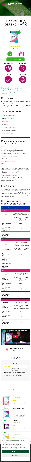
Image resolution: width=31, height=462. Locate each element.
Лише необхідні (15, 455)
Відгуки (15, 48)
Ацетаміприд (5, 118)
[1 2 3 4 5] (15, 46)
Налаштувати (15, 459)
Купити (22, 403)
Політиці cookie (14, 448)
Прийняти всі (15, 451)
